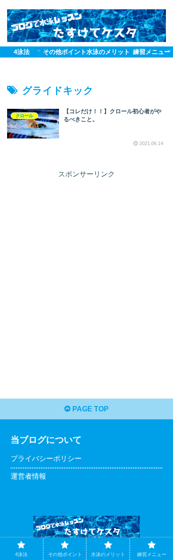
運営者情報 (28, 476)
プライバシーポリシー (46, 458)
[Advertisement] (86, 267)
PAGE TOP (90, 409)
